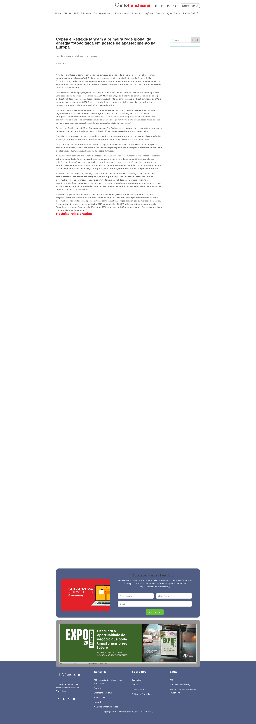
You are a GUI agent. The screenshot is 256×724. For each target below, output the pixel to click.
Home (58, 14)
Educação (86, 14)
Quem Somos (173, 14)
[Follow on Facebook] (162, 6)
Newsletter (191, 5)
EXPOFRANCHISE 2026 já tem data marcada (84, 429)
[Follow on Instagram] (155, 6)
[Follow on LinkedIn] (168, 6)
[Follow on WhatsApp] (174, 6)
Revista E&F (189, 14)
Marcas (67, 14)
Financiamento (122, 14)
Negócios (148, 14)
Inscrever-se (155, 612)
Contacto (160, 14)
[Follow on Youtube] (74, 699)
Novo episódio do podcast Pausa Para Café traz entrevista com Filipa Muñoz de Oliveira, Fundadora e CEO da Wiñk (127, 314)
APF (76, 14)
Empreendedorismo (103, 14)
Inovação (136, 14)
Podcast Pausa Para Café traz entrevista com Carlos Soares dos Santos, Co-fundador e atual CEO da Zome (121, 543)
